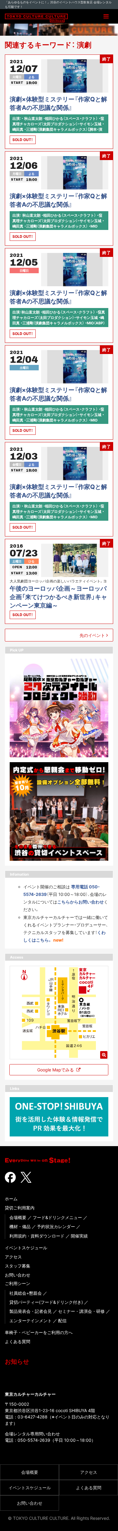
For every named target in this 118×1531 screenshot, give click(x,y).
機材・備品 (20, 1226)
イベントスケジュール (26, 1247)
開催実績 (79, 1235)
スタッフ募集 (17, 1265)
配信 (62, 1320)
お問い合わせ (17, 1274)
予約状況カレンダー (56, 1226)
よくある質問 (17, 1341)
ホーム (11, 1198)
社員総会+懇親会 (25, 1293)
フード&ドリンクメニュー (57, 1217)
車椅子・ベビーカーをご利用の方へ (39, 1332)
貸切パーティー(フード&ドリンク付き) (46, 1302)
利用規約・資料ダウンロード (36, 1235)
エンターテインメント (30, 1320)
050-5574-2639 (34, 1440)
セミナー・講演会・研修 (81, 1311)
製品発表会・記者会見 (30, 1311)
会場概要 (17, 1217)
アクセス (13, 1256)
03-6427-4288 (33, 1416)
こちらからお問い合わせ (80, 901)
